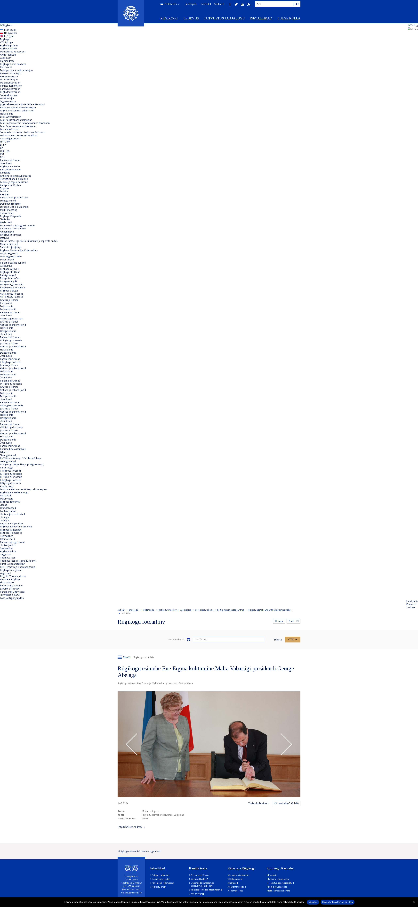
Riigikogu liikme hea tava (13, 64)
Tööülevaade (7, 213)
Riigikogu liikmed (8, 48)
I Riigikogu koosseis (10, 483)
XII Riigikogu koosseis (11, 318)
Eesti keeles (170, 4)
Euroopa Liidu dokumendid (14, 206)
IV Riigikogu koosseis (11, 473)
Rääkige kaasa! (8, 275)
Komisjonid (6, 67)
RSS (248, 4)
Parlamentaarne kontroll (13, 228)
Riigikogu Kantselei (10, 166)
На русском (10, 32)
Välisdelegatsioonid (10, 138)
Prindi (291, 621)
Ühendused (6, 163)
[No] (414, 902)
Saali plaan (5, 57)
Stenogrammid (8, 200)
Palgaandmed (7, 60)
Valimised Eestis (198, 879)
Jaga (280, 621)
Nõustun (313, 902)
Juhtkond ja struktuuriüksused (15, 175)
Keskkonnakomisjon (10, 73)
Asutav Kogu (6, 486)
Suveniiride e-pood (10, 594)
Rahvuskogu (6, 467)
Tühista (278, 639)
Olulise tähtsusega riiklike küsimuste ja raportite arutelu (29, 240)
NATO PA (5, 141)
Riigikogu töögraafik (10, 216)
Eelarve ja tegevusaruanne (14, 181)
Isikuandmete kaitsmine (279, 890)
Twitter (236, 4)
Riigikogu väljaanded (11, 529)
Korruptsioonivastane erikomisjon (18, 107)
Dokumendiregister (10, 203)
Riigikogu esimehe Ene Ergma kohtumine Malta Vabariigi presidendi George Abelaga (286, 609)
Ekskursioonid (7, 582)
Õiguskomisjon (8, 101)
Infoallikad (261, 18)
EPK (2, 157)
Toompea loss (7, 557)
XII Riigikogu (185, 609)
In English (9, 36)
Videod (3, 504)
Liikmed (4, 452)
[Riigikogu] (131, 13)
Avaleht (121, 609)
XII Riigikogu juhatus (204, 609)
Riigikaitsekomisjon (10, 91)
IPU (2, 154)
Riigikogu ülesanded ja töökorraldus (19, 250)
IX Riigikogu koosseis (11, 383)
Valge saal (5, 573)
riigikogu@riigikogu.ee (131, 892)
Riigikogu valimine (9, 268)
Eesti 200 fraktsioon (10, 116)
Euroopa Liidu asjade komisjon (16, 70)
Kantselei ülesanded (10, 169)
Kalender (4, 194)
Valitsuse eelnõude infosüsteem (205, 889)
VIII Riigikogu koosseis (11, 405)
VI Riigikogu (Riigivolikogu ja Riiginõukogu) (22, 464)
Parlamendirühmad (10, 160)
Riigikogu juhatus (9, 45)
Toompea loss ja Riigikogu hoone (18, 560)
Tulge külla (288, 18)
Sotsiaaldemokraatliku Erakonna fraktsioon (22, 132)
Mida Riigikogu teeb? (11, 256)
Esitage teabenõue (10, 278)
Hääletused (6, 222)
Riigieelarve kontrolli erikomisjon (17, 110)
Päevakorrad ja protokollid (14, 197)
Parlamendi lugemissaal (12, 542)
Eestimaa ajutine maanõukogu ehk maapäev (23, 489)
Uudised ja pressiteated (12, 514)
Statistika (5, 219)
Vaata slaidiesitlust (258, 803)
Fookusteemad (8, 511)
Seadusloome (7, 259)
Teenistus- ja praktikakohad (281, 883)
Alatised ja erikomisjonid (13, 324)
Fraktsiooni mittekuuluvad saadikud (18, 135)
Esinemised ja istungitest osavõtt (17, 225)
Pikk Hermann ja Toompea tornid (17, 566)
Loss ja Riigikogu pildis (12, 597)
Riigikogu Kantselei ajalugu (14, 492)
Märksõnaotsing (8, 209)
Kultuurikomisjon (9, 76)
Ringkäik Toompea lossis (13, 576)
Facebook (230, 4)
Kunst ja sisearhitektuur (12, 563)
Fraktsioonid (6, 113)
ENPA (3, 144)
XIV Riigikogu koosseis (11, 293)
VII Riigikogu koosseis (11, 427)
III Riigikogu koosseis (11, 476)
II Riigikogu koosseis (10, 480)
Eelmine (132, 744)
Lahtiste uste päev (9, 588)
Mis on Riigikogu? (9, 253)
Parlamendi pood (237, 886)
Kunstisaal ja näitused (11, 585)
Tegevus (191, 18)
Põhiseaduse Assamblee (13, 448)
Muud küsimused (9, 244)
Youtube (242, 4)
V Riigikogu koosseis (10, 470)
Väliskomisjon (7, 98)
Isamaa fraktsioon (9, 129)
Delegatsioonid (8, 309)
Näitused (233, 883)
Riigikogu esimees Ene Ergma (230, 609)
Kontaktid (206, 4)
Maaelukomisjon (9, 79)
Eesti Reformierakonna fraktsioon (18, 126)
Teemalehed (6, 535)
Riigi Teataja (196, 893)
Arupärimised (7, 231)
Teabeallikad (6, 548)
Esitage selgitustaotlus (12, 284)
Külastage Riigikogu (10, 579)
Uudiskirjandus (7, 545)
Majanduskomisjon (10, 82)
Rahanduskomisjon (10, 88)
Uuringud (4, 517)
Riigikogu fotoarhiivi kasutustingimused (139, 851)
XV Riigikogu (6, 42)
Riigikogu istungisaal (10, 570)
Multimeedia (6, 498)
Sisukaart (219, 4)
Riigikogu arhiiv (8, 551)
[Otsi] (297, 4)
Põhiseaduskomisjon (11, 85)
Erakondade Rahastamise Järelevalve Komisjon (202, 884)
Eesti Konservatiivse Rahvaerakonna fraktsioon (25, 123)
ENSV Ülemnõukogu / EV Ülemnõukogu (20, 458)
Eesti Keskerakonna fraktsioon (16, 119)
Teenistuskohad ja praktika (14, 178)
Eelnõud (4, 191)
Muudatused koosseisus (13, 51)
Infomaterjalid (7, 539)
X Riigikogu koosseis (10, 362)
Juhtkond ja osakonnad (278, 879)
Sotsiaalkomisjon (9, 95)
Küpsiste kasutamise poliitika (337, 902)
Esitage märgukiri (9, 281)
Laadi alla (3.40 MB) (288, 803)
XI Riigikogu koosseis (11, 340)
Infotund (4, 237)
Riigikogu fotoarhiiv (10, 501)
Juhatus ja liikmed (9, 299)
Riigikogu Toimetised (11, 532)
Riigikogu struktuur (10, 272)
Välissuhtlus (6, 265)
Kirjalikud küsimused (10, 234)
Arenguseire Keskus (10, 185)
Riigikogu (169, 18)
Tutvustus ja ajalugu (224, 18)
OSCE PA (4, 150)
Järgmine (286, 744)
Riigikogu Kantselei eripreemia (16, 526)
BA (1, 147)
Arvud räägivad (8, 54)
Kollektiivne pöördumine (12, 287)
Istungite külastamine (239, 875)
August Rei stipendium (12, 523)
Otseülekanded (8, 507)
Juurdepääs (191, 4)
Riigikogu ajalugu (9, 290)
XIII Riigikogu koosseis (11, 296)
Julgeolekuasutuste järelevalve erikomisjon (22, 104)
